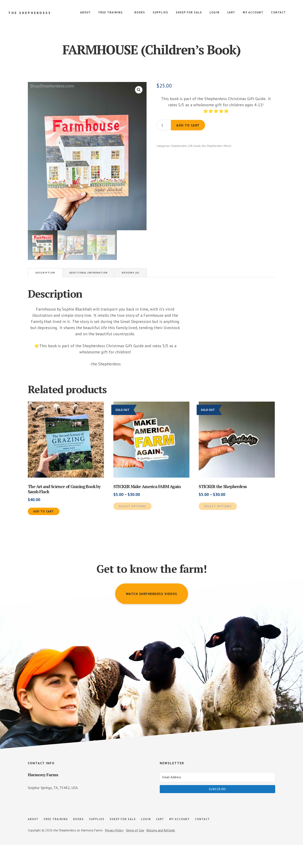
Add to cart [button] (43, 511)
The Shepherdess (29, 13)
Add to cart (188, 125)
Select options (132, 506)
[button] (138, 89)
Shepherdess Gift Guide (186, 146)
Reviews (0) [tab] (130, 272)
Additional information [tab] (88, 272)
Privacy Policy (114, 830)
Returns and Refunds (160, 830)
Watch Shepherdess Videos (151, 594)
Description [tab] (45, 272)
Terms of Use (135, 830)
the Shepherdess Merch (216, 146)
